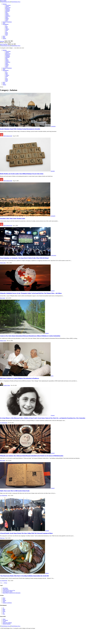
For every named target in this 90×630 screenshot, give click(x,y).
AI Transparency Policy (8, 591)
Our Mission (5, 620)
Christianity (7, 10)
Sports (6, 30)
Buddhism (7, 8)
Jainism (6, 13)
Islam (6, 12)
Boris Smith (2, 298)
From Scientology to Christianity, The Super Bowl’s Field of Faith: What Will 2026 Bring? (24, 258)
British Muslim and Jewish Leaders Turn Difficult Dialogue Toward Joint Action (21, 173)
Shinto (6, 17)
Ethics (4, 36)
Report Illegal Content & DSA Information (11, 592)
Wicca (6, 20)
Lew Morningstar (3, 422)
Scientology (7, 15)
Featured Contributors (7, 21)
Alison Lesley (3, 262)
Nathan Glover (3, 340)
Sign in (1, 44)
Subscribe (2, 41)
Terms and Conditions (7, 622)
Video (4, 23)
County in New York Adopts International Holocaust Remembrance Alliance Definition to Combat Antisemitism (30, 335)
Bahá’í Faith (7, 7)
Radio (6, 32)
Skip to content (3, 0)
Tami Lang (2, 538)
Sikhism (7, 18)
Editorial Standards (7, 623)
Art (6, 31)
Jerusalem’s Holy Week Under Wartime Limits (12, 218)
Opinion (4, 38)
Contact (4, 621)
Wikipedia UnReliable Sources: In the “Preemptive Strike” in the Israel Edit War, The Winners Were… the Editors (31, 293)
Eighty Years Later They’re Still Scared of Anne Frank (14, 490)
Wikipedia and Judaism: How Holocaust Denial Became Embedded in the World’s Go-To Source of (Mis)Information (31, 455)
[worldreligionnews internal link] (10, 1)
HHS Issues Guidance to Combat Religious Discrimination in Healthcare (19, 378)
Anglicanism (53, 255)
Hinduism (7, 11)
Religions (5, 4)
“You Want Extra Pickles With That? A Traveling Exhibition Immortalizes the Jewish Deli (24, 575)
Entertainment (5, 24)
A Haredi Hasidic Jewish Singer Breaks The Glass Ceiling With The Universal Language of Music (26, 533)
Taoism (6, 19)
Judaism (7, 14)
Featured (52, 290)
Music (6, 26)
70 (4, 582)
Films (6, 27)
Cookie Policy (6, 589)
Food (6, 35)
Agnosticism (7, 5)
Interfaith (53, 171)
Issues (4, 37)
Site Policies (5, 588)
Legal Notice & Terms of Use (9, 590)
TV (6, 25)
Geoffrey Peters (6, 385)
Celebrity (7, 29)
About (4, 619)
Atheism (7, 6)
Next (6, 582)
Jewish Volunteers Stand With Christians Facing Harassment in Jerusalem (20, 129)
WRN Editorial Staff (7, 135)
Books (6, 33)
